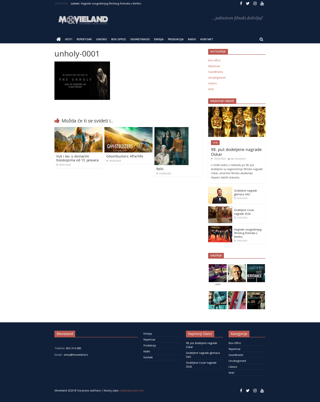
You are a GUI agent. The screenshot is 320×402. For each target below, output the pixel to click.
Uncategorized (217, 77)
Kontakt (206, 39)
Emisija (159, 39)
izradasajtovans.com (131, 390)
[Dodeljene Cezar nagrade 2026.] (220, 208)
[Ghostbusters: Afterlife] (128, 129)
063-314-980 (73, 348)
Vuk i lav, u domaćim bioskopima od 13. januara (77, 158)
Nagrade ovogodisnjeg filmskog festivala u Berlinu (111, 3)
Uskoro (101, 39)
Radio (192, 39)
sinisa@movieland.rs (76, 354)
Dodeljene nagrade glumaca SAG (245, 192)
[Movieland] (58, 39)
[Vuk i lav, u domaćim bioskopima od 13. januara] (78, 129)
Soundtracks (140, 39)
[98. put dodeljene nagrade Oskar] (237, 108)
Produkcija (176, 39)
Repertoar (84, 39)
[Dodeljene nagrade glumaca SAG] (220, 189)
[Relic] (171, 129)
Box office (118, 39)
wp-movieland (238, 158)
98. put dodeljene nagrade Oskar (236, 152)
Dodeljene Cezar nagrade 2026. (244, 211)
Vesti (68, 39)
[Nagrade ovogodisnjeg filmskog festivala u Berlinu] (220, 228)
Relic (160, 169)
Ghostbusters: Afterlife (124, 156)
